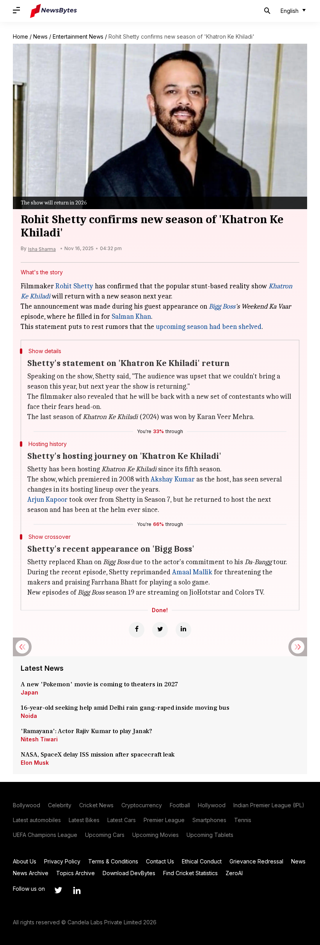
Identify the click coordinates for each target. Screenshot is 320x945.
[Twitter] (160, 630)
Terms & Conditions (113, 861)
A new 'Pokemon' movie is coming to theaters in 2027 (99, 684)
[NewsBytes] (53, 11)
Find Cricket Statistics (190, 873)
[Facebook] (136, 630)
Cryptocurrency (141, 805)
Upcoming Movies (155, 834)
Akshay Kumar (173, 479)
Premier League (164, 820)
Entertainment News (78, 36)
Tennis (242, 820)
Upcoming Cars (104, 834)
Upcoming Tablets (210, 834)
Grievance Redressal (256, 861)
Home (20, 36)
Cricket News (96, 805)
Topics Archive (75, 873)
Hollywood (212, 805)
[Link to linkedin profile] (77, 890)
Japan (29, 692)
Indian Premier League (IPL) (268, 805)
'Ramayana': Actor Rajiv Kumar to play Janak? (86, 731)
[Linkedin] (183, 630)
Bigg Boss (222, 306)
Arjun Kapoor (47, 500)
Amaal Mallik (192, 572)
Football (180, 805)
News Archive (30, 873)
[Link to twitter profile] (58, 890)
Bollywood (26, 805)
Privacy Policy (62, 861)
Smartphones (209, 820)
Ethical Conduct (202, 861)
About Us (24, 861)
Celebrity (59, 805)
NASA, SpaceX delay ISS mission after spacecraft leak (97, 754)
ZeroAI (234, 873)
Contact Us (160, 861)
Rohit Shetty (74, 286)
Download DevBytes (129, 873)
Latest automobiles (37, 820)
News (40, 36)
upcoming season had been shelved (208, 327)
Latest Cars (121, 820)
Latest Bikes (84, 820)
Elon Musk (35, 762)
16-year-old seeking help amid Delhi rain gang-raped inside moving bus (126, 708)
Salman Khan (131, 317)
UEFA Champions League (45, 834)
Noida (29, 715)
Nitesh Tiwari (39, 739)
